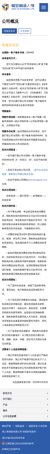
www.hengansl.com (37, 180)
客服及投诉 (9, 31)
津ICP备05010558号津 (13, 438)
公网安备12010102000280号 (19, 443)
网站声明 (6, 426)
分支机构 (24, 31)
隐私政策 (19, 426)
